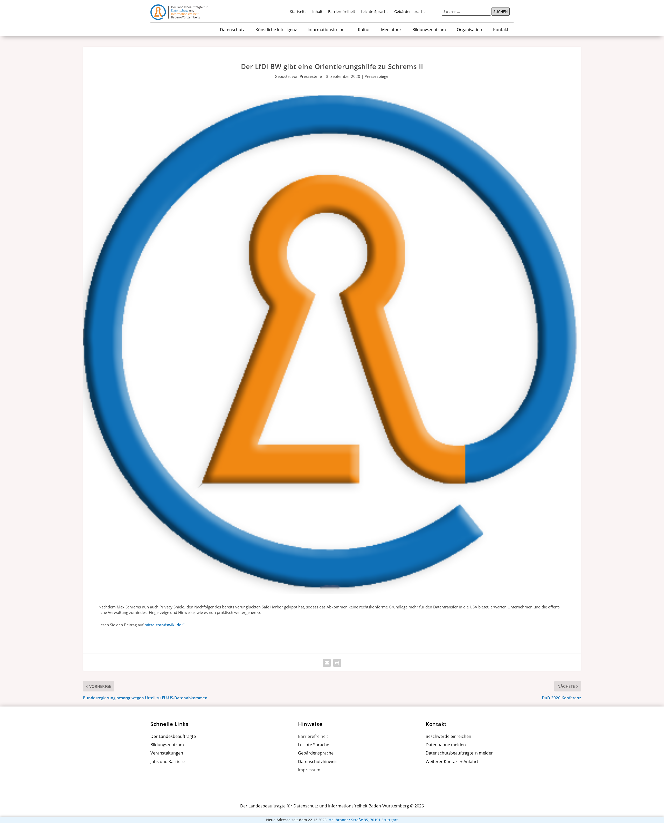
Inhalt (317, 12)
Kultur (364, 30)
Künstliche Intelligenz (276, 30)
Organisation (469, 30)
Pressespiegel (377, 76)
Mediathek (391, 30)
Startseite (298, 12)
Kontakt (500, 30)
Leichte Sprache (375, 12)
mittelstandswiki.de (162, 624)
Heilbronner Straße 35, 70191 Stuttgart (363, 820)
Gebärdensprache (410, 12)
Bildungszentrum (429, 30)
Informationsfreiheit (327, 30)
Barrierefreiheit (341, 12)
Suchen (500, 11)
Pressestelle (311, 76)
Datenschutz (232, 30)
